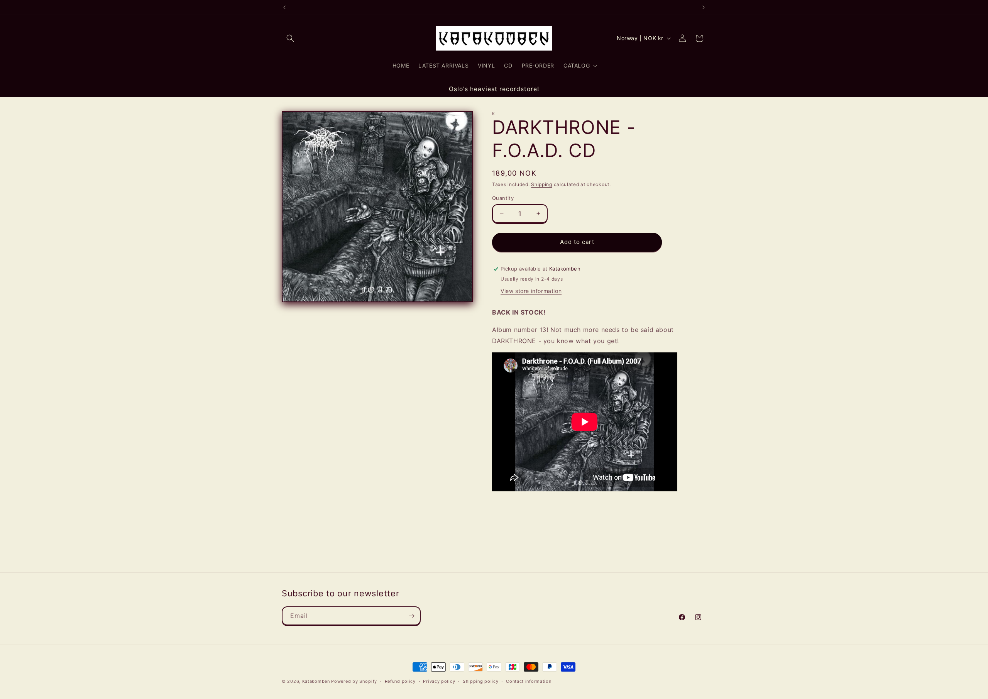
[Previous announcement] (284, 7)
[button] (290, 38)
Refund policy (400, 681)
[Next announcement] (703, 7)
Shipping (541, 184)
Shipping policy (481, 681)
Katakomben (316, 681)
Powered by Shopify (354, 681)
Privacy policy (439, 681)
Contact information (528, 681)
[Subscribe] (411, 615)
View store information (531, 290)
